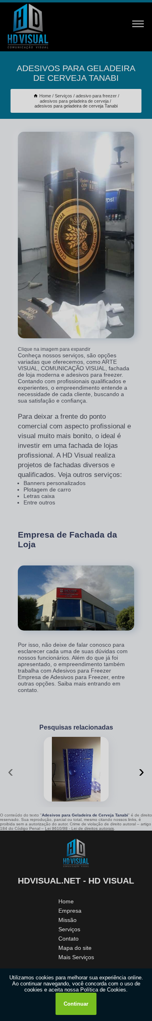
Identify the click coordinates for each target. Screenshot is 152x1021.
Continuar (76, 1004)
